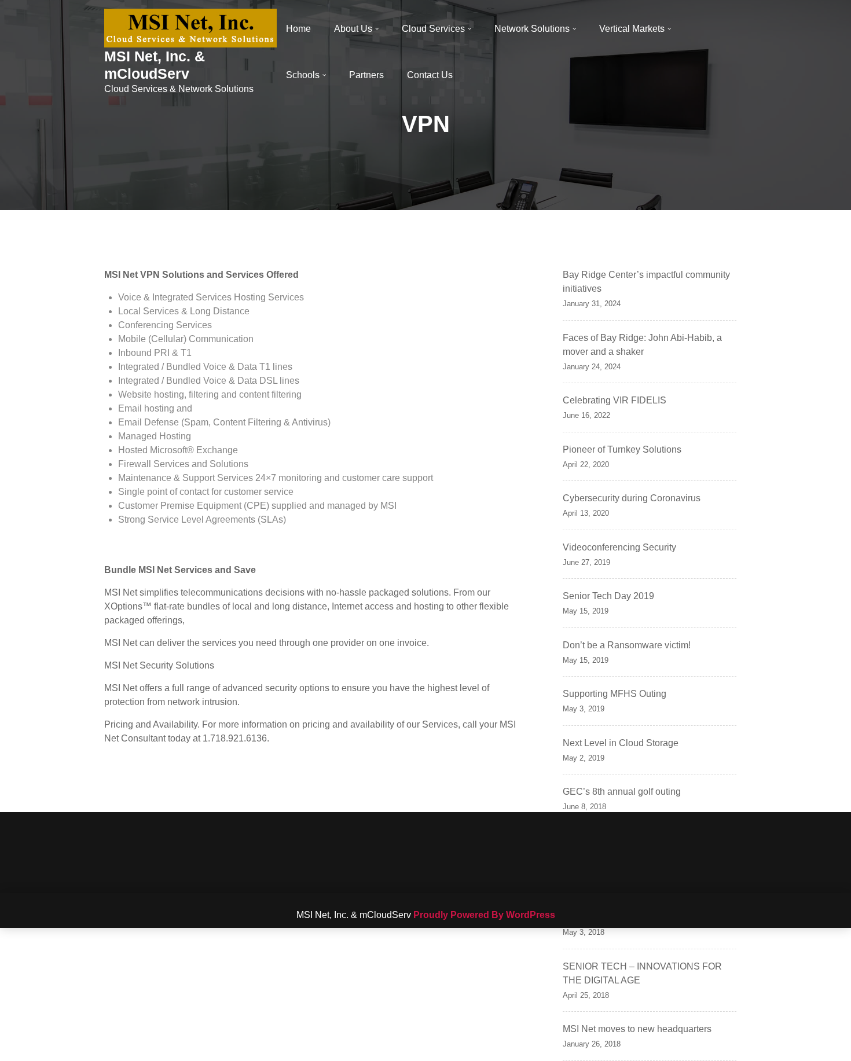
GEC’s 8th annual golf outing (622, 791)
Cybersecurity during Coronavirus (631, 498)
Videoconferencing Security (619, 547)
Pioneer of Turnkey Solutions (622, 449)
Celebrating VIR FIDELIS (614, 400)
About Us (353, 29)
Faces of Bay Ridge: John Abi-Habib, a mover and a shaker (642, 345)
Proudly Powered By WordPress (484, 915)
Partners (366, 75)
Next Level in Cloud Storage (620, 743)
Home (298, 29)
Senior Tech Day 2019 (608, 596)
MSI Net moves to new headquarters (637, 1029)
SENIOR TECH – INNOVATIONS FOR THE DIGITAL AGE (642, 973)
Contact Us (430, 75)
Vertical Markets (632, 29)
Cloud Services (433, 29)
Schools (303, 75)
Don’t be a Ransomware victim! (627, 645)
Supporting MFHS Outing (614, 694)
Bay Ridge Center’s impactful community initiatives (646, 281)
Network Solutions (532, 29)
